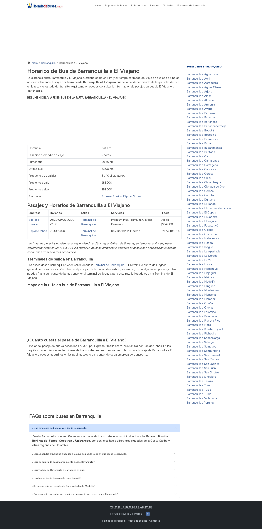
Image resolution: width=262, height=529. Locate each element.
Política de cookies (137, 520)
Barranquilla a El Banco (201, 204)
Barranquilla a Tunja (198, 394)
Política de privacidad (113, 520)
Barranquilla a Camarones (202, 160)
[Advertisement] (104, 35)
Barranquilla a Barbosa (200, 113)
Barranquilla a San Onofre (202, 372)
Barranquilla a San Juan (201, 368)
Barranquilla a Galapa (199, 230)
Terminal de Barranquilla (109, 265)
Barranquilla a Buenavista (202, 139)
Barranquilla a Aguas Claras (203, 87)
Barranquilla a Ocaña (199, 303)
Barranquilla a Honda (199, 243)
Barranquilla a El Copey (201, 212)
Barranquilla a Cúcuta (200, 195)
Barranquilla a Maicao (200, 277)
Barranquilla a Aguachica (202, 74)
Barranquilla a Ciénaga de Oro (205, 186)
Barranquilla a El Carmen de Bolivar (208, 208)
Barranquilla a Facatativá (202, 225)
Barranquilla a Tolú (198, 385)
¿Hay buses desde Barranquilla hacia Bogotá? (56, 478)
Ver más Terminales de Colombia (131, 507)
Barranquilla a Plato (198, 325)
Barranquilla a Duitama (200, 199)
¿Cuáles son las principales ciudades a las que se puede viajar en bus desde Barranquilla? (79, 453)
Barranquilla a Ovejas (199, 307)
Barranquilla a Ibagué (199, 247)
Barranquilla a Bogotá (200, 130)
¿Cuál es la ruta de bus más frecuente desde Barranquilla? (63, 461)
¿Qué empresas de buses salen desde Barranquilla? (59, 428)
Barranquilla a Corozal (200, 191)
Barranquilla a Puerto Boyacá (204, 329)
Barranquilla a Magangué (202, 268)
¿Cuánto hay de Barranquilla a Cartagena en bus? (58, 470)
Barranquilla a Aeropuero (202, 83)
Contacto (154, 520)
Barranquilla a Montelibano (203, 290)
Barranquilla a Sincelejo (201, 376)
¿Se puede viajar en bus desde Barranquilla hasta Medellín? (63, 486)
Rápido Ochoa (132, 196)
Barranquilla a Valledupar (202, 398)
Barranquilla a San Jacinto (202, 364)
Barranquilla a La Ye (198, 260)
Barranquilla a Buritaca (200, 152)
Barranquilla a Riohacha (201, 333)
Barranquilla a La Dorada (201, 255)
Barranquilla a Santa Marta (203, 351)
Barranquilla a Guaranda (201, 234)
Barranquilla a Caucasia (201, 169)
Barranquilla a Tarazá (199, 381)
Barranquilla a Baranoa (200, 117)
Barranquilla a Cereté (199, 173)
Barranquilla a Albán (199, 96)
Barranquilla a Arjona (199, 91)
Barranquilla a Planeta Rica (203, 320)
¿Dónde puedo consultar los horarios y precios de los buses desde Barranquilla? (75, 494)
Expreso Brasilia (111, 196)
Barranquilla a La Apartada (203, 251)
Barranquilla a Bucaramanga (204, 147)
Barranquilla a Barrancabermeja (206, 126)
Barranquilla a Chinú (199, 178)
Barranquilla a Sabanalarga (203, 338)
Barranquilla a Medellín (200, 281)
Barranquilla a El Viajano (201, 221)
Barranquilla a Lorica (199, 264)
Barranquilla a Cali (197, 156)
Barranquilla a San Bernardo (203, 355)
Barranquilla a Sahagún (200, 342)
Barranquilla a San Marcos (202, 359)
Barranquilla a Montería (201, 294)
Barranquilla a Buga (198, 143)
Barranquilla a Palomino (201, 312)
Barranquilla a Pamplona (201, 316)
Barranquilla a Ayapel (199, 109)
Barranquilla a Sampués (201, 346)
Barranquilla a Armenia (200, 104)
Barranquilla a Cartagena (202, 165)
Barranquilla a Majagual (201, 273)
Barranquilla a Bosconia (201, 134)
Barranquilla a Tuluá (198, 389)
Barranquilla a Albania (200, 100)
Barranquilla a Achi (198, 78)
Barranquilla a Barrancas (201, 122)
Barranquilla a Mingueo (200, 286)
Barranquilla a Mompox (200, 299)
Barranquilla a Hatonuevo (202, 238)
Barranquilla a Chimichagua (203, 182)
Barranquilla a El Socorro (202, 217)
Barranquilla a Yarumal (200, 402)
